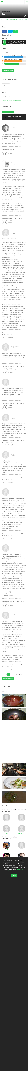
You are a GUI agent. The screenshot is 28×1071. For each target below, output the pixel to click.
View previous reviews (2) (9, 370)
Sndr (6, 833)
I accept (14, 875)
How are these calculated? (10, 66)
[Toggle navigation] (3, 2)
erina (21, 850)
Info (2, 19)
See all (4, 48)
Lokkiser (21, 822)
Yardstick (6, 850)
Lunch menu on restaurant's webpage (12, 100)
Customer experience (11, 19)
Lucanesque (21, 833)
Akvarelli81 (6, 822)
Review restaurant (8, 70)
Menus (21, 19)
